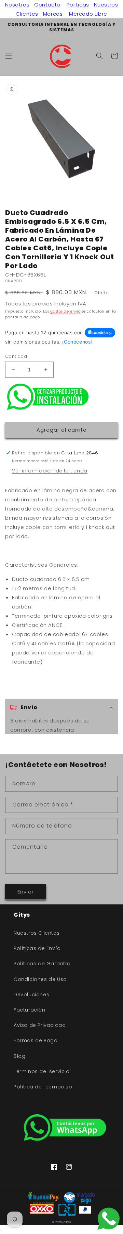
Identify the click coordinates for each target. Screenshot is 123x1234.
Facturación (29, 1009)
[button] (8, 55)
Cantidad (16, 356)
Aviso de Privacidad (40, 1025)
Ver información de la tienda (49, 470)
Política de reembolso (43, 1086)
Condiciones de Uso (40, 979)
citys (67, 1222)
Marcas (53, 13)
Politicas (78, 4)
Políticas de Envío (37, 948)
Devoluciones (31, 994)
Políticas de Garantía (42, 963)
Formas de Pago (35, 1040)
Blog (19, 1056)
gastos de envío (65, 311)
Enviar (25, 891)
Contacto (47, 4)
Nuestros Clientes (36, 933)
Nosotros (17, 4)
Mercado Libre (88, 13)
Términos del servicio (42, 1071)
